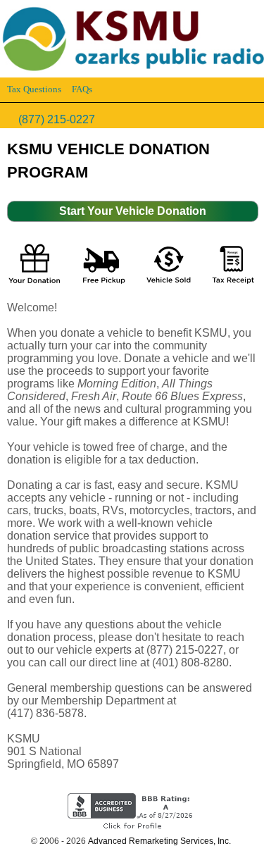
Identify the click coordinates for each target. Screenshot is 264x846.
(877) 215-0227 (56, 119)
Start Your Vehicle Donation (132, 211)
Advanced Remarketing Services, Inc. (159, 841)
